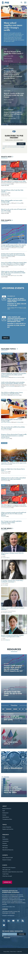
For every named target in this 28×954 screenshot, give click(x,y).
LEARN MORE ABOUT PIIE (8, 906)
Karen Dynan (4, 395)
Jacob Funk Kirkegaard (6, 256)
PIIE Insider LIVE (6, 869)
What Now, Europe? (7, 876)
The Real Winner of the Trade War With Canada (13, 52)
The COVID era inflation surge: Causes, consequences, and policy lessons (12, 393)
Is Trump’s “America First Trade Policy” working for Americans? (12, 581)
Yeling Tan (3, 516)
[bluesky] (4, 925)
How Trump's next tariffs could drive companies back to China (11, 521)
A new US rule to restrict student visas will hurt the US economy (13, 114)
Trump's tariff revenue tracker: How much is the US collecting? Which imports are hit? (13, 245)
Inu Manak (5, 585)
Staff (3, 810)
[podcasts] (18, 921)
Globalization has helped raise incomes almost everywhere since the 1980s (12, 789)
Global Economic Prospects (8, 867)
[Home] (5, 2)
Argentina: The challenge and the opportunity (13, 463)
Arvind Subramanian (6, 184)
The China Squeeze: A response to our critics (13, 181)
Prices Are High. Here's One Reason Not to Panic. (13, 469)
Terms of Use (13, 951)
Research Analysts (6, 859)
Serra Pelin (21, 386)
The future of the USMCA (11, 743)
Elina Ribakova (6, 639)
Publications (5, 839)
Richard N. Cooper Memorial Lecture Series (12, 871)
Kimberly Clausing (7, 612)
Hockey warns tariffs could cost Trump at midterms (12, 608)
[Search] (21, 2)
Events (4, 865)
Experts (5, 855)
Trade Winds (5, 873)
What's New (6, 157)
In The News (6, 528)
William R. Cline (5, 429)
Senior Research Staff (7, 857)
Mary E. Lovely (7, 99)
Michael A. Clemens (8, 118)
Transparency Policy (7, 819)
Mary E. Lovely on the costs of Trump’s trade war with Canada (14, 95)
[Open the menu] (25, 2)
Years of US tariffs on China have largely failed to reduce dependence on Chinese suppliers (13, 263)
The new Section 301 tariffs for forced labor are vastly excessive (13, 427)
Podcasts (4, 843)
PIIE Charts (6, 220)
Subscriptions (5, 817)
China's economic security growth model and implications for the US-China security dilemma (13, 514)
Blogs (3, 837)
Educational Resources (7, 849)
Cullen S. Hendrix (8, 80)
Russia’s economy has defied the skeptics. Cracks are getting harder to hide (12, 636)
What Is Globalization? (13, 768)
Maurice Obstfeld (17, 377)
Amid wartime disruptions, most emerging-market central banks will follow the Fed (13, 382)
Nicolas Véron (16, 275)
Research (5, 834)
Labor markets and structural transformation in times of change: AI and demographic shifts (16, 319)
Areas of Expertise (6, 827)
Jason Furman (4, 471)
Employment (5, 812)
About (4, 806)
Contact (4, 815)
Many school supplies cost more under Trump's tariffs (13, 26)
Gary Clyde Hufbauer (6, 203)
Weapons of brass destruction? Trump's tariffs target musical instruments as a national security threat (13, 74)
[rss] (22, 921)
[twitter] (4, 921)
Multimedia (5, 845)
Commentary (5, 841)
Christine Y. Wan (17, 265)
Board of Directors (6, 808)
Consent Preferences (8, 915)
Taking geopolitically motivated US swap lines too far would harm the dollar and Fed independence (13, 375)
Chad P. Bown (7, 56)
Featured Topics (9, 349)
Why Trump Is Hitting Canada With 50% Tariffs (12, 553)
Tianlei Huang (4, 275)
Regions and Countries (7, 829)
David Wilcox (15, 395)
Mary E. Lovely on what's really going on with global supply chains (16, 300)
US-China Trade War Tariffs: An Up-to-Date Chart (13, 693)
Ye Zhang (18, 203)
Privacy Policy (6, 951)
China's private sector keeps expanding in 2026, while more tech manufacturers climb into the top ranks (13, 273)
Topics (4, 824)
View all (5, 337)
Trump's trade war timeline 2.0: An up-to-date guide (13, 718)
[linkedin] (8, 921)
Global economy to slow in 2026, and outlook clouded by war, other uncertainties (13, 478)
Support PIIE (7, 882)
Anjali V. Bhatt (10, 307)
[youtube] (13, 921)
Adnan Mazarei (4, 377)
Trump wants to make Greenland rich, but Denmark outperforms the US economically (13, 254)
